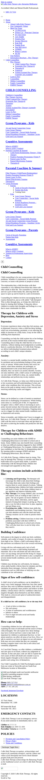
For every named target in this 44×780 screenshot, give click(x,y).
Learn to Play (15, 77)
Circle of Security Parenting (25, 188)
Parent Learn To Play (18, 159)
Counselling (14, 79)
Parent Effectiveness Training (21, 161)
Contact (8, 258)
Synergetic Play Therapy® (25, 66)
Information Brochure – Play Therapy (24, 58)
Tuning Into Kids (21, 190)
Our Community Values (19, 26)
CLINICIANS (20, 30)
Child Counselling (12, 60)
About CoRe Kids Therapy (20, 24)
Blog (7, 255)
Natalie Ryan (20, 45)
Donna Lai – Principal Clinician (27, 33)
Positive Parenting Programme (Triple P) (25, 157)
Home (8, 20)
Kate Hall (18, 43)
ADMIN (18, 49)
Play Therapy (15, 62)
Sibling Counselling (17, 81)
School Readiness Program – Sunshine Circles (25, 204)
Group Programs (12, 184)
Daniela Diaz (20, 39)
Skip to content (6, 2)
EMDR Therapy (16, 85)
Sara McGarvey (21, 47)
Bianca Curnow (21, 51)
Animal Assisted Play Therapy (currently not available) (26, 74)
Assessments (10, 239)
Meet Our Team (16, 28)
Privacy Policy (11, 741)
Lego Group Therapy (23, 196)
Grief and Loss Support (23, 207)
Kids (12, 194)
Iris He (17, 54)
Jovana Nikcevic (21, 41)
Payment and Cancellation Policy (18, 739)
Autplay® (18, 70)
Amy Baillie (19, 37)
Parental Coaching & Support (16, 151)
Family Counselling (17, 83)
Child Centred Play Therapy (25, 64)
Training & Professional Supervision (19, 253)
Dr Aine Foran (20, 35)
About (8, 22)
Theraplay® (19, 68)
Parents (13, 186)
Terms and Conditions (14, 743)
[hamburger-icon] (2, 16)
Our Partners (15, 56)
